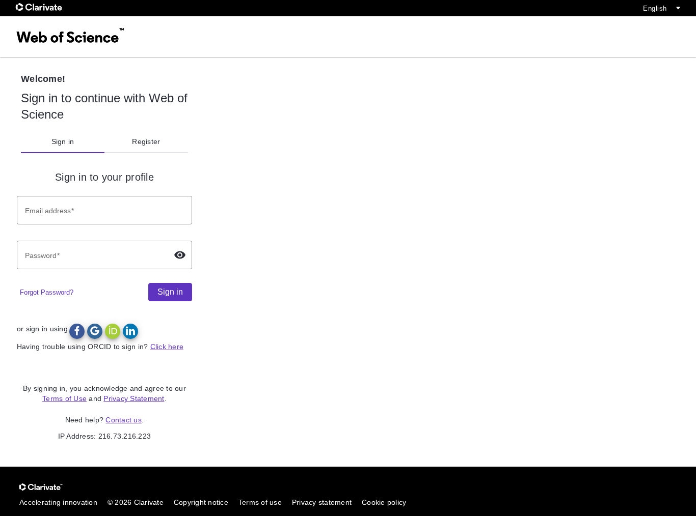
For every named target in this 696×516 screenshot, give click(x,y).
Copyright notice (201, 502)
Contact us (123, 420)
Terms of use (260, 502)
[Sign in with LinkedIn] (130, 331)
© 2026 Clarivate (136, 502)
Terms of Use (64, 398)
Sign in (62, 141)
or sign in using (42, 329)
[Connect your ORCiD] (112, 331)
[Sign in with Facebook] (77, 331)
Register (146, 141)
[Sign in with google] (94, 331)
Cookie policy (384, 502)
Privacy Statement (133, 398)
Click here (167, 346)
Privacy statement (322, 502)
